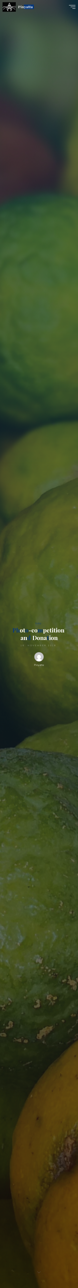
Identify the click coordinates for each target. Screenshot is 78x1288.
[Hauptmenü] (72, 7)
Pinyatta (25, 7)
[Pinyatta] (9, 6)
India (38, 623)
